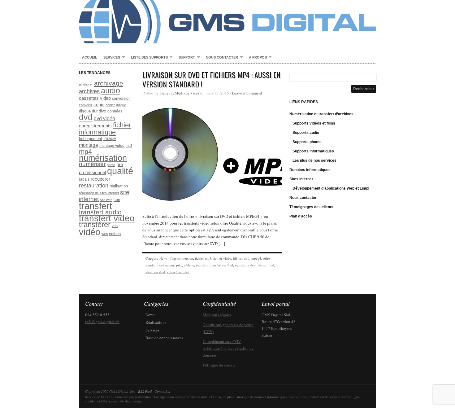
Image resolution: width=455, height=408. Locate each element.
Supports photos (307, 142)
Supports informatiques (313, 151)
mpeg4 (256, 258)
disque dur (88, 111)
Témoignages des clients (311, 207)
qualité (120, 171)
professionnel (92, 172)
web (105, 234)
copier (110, 105)
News (163, 258)
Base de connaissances (164, 337)
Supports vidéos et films (313, 123)
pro (119, 164)
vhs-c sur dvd (155, 272)
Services (110, 57)
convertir (85, 105)
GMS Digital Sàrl (227, 21)
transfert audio (100, 212)
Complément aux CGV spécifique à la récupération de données (228, 348)
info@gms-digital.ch (102, 321)
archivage (108, 83)
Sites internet (301, 179)
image (109, 138)
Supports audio (305, 132)
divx (102, 111)
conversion (121, 98)
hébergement (90, 138)
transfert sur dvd (221, 265)
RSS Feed (145, 391)
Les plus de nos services (314, 160)
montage (88, 145)
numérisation (103, 158)
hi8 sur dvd (241, 258)
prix (179, 265)
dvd (86, 117)
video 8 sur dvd (178, 272)
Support (185, 57)
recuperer (100, 179)
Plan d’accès (300, 216)
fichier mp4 (203, 258)
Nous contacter (220, 57)
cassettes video (95, 98)
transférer (94, 224)
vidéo (89, 232)
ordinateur (166, 265)
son (117, 199)
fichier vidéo (222, 258)
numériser (92, 164)
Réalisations (155, 322)
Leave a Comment (247, 93)
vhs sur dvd (266, 265)
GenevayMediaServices (179, 93)
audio (110, 90)
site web (106, 200)
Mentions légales (217, 315)
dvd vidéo (104, 118)
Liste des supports (148, 57)
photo (111, 165)
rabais (84, 179)
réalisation (119, 186)
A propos (256, 57)
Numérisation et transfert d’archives (321, 114)
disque (121, 105)
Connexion (162, 391)
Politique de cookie (219, 365)
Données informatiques (310, 170)
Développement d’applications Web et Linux (330, 188)
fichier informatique (105, 128)
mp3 (129, 145)
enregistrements (95, 125)
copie (98, 104)
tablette (189, 265)
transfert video (107, 218)
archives (89, 91)
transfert (95, 206)
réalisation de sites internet (99, 193)
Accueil (89, 57)
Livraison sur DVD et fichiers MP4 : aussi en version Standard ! (211, 79)
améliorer (86, 84)
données (114, 111)
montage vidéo (111, 145)
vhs (115, 226)
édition (115, 233)
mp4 (85, 152)
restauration (93, 185)
